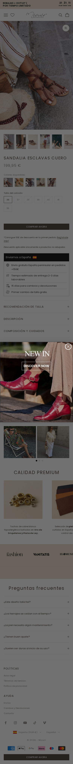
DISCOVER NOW (36, 366)
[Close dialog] (68, 346)
